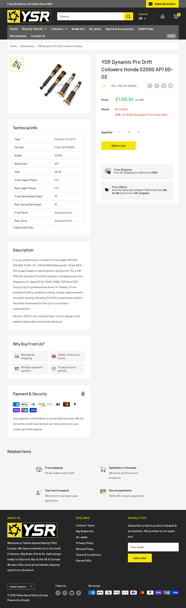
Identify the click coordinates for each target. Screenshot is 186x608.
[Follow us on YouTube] (71, 592)
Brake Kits (78, 28)
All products (27, 46)
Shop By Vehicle (32, 28)
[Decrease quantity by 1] (119, 132)
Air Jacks (95, 28)
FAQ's (171, 36)
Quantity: (107, 132)
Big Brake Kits (85, 531)
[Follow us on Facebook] (57, 592)
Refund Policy (85, 549)
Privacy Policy (84, 543)
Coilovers (57, 28)
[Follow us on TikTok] (78, 592)
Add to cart (118, 145)
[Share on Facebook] (149, 85)
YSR (103, 85)
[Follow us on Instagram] (64, 592)
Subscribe (139, 558)
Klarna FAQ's (83, 560)
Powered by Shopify (18, 600)
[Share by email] (170, 85)
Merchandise (18, 36)
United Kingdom (17, 586)
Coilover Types (85, 525)
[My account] (162, 16)
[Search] (128, 16)
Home (13, 28)
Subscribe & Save (165, 3)
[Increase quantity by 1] (138, 132)
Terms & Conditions (88, 554)
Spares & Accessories (120, 28)
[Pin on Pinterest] (156, 85)
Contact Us (38, 36)
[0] (175, 16)
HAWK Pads (145, 28)
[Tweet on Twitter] (163, 85)
